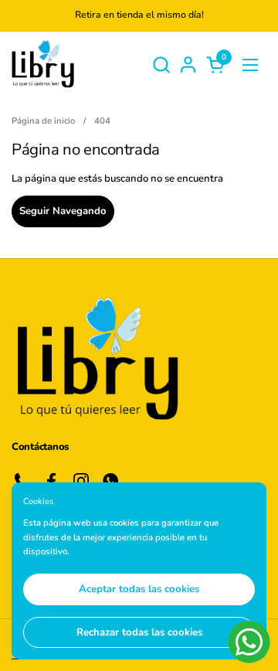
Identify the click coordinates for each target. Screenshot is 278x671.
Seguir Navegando (63, 211)
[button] (161, 64)
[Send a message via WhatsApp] (249, 642)
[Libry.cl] (43, 64)
